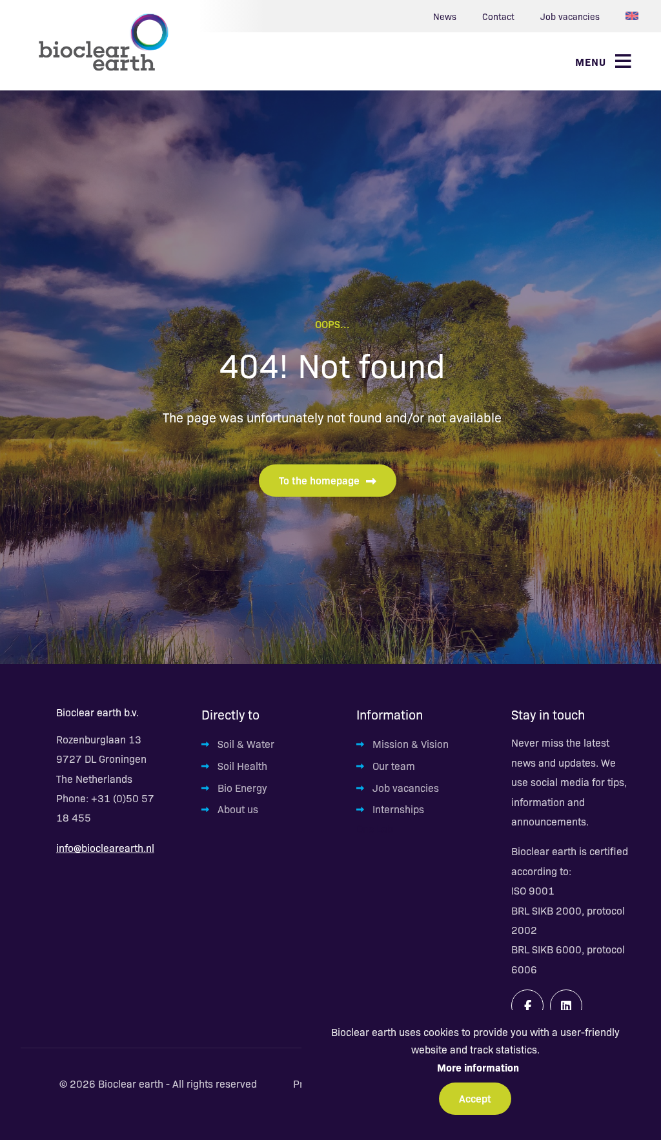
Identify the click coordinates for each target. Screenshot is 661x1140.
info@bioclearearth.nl (105, 848)
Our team (393, 765)
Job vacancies (570, 16)
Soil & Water (246, 744)
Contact (498, 16)
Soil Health (242, 765)
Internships (398, 809)
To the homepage (319, 480)
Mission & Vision (410, 744)
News (444, 16)
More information (478, 1067)
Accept (475, 1098)
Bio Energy (242, 787)
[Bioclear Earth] (103, 42)
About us (238, 809)
